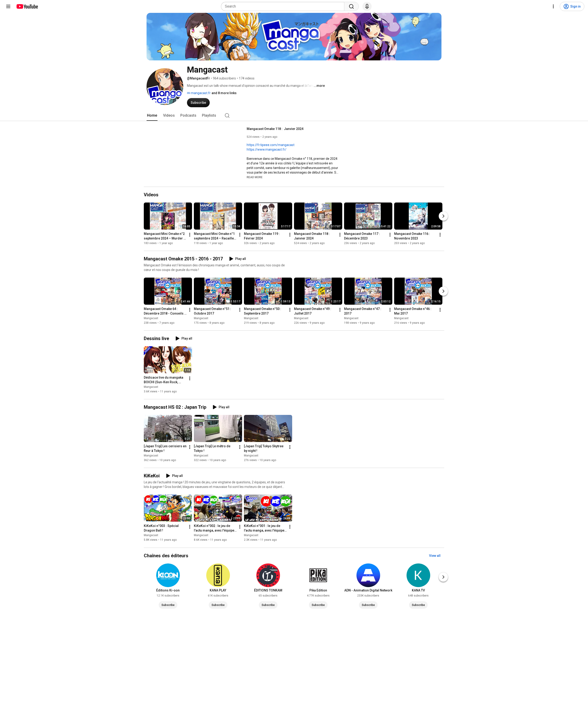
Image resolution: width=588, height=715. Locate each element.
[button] (255, 177)
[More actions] (189, 234)
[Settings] (553, 6)
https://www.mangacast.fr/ (266, 149)
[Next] (443, 216)
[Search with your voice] (367, 6)
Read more (255, 177)
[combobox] (284, 6)
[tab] (152, 115)
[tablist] (294, 115)
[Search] (351, 6)
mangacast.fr (200, 93)
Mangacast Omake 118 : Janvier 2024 (275, 129)
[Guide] (8, 6)
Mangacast (151, 318)
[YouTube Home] (27, 6)
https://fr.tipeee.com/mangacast (270, 145)
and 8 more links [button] (224, 93)
